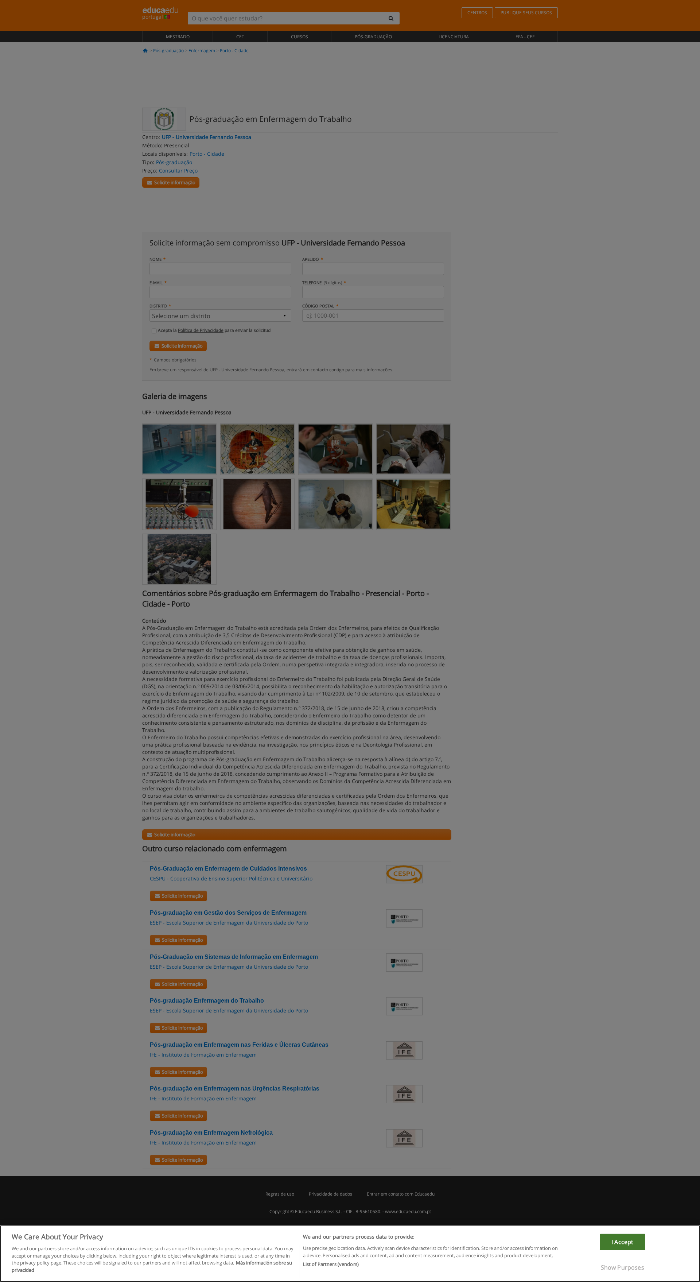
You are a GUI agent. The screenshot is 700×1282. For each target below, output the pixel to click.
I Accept (622, 1242)
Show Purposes (622, 1267)
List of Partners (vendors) (331, 1264)
